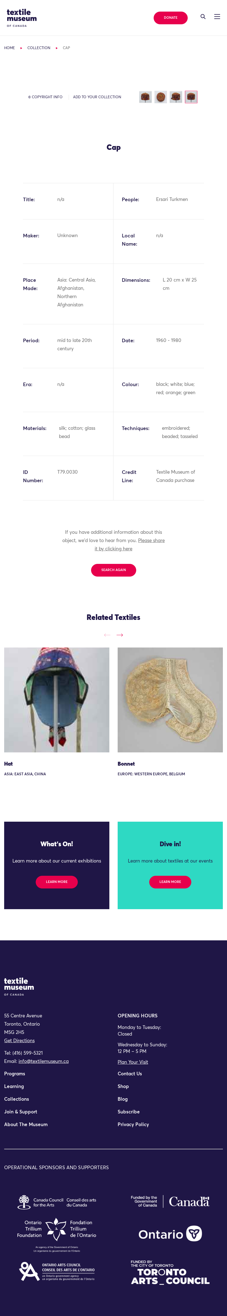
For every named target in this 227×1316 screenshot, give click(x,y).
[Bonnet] (170, 700)
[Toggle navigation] (203, 16)
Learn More (57, 882)
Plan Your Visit (133, 1062)
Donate (170, 18)
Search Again (113, 570)
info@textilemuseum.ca (44, 1061)
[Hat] (56, 700)
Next (120, 634)
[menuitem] (56, 1076)
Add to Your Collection (97, 97)
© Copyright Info (45, 97)
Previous (107, 634)
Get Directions (19, 1041)
